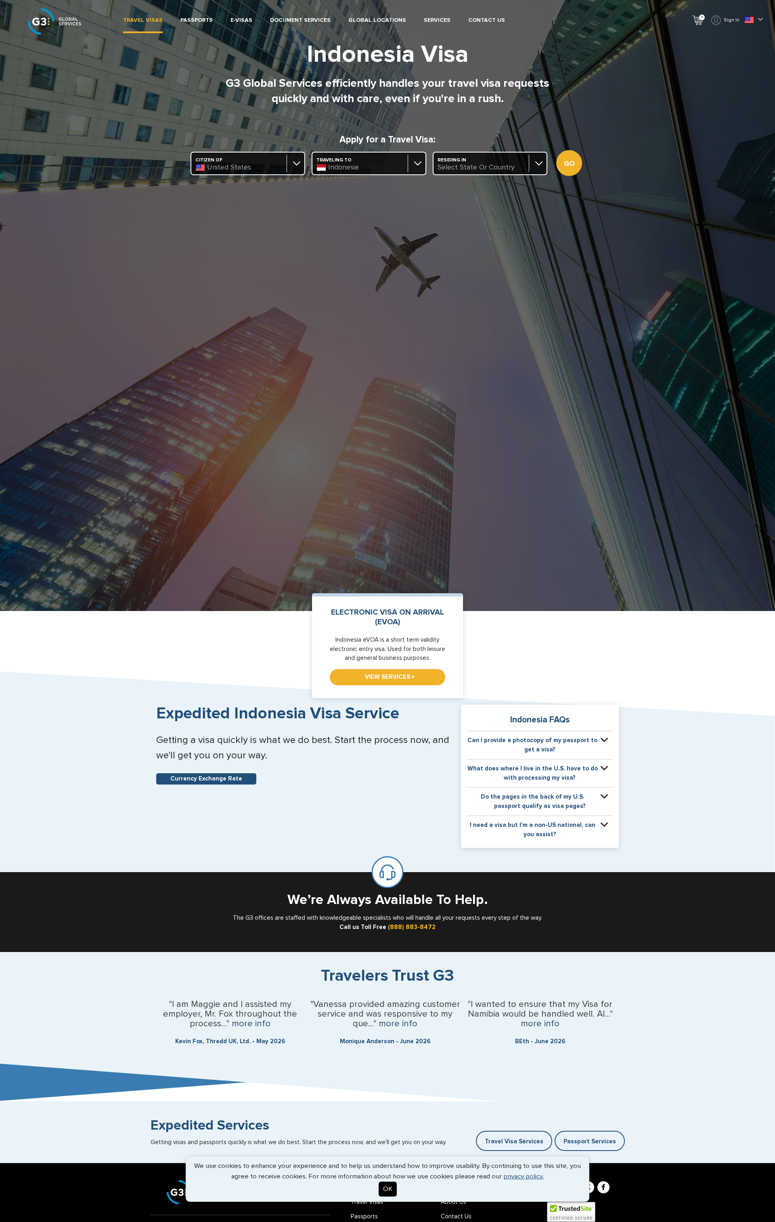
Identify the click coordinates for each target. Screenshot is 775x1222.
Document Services (300, 20)
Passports (196, 20)
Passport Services (589, 1141)
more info (251, 1023)
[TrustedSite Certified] (571, 1212)
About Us (453, 1202)
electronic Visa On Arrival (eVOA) (387, 617)
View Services (390, 677)
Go (569, 163)
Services (437, 20)
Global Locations (377, 20)
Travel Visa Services (514, 1141)
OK (387, 1189)
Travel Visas (143, 20)
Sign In (731, 20)
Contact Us (486, 20)
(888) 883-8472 (412, 927)
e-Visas (241, 20)
